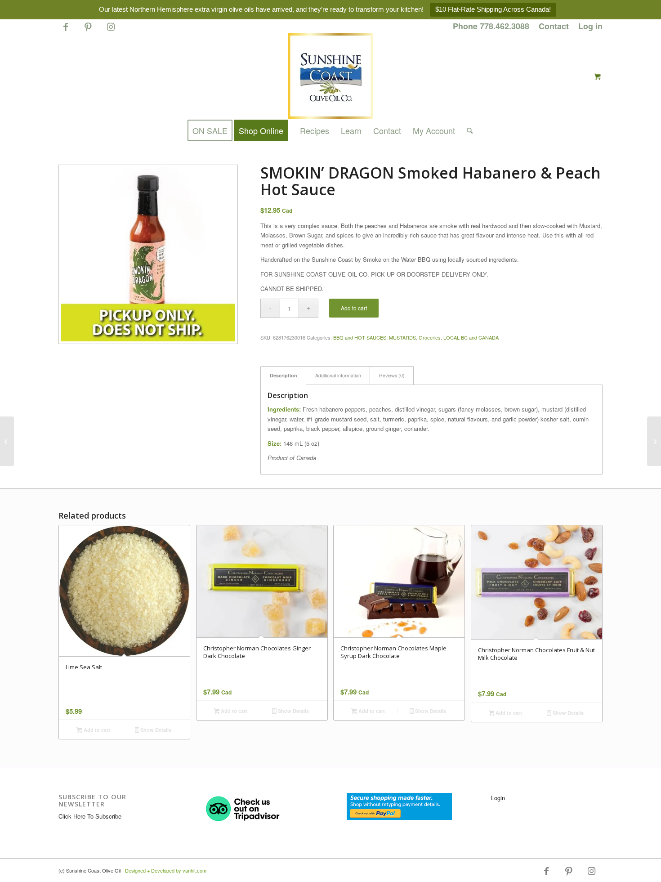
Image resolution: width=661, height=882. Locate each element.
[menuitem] (491, 26)
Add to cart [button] (96, 729)
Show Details (155, 729)
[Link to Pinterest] (88, 30)
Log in (590, 26)
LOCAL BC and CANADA (471, 337)
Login (498, 797)
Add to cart (354, 308)
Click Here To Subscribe (89, 816)
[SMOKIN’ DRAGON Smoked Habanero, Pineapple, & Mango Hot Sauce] (7, 441)
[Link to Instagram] (110, 30)
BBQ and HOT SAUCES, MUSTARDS (374, 337)
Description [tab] (283, 375)
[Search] (467, 130)
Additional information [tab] (338, 375)
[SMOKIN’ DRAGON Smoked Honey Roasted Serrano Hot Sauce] (654, 441)
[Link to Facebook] (65, 30)
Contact (554, 26)
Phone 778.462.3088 (491, 26)
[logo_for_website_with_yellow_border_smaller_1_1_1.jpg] (330, 76)
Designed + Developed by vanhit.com (165, 870)
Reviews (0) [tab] (392, 375)
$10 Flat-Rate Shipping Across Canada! (493, 9)
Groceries (430, 337)
